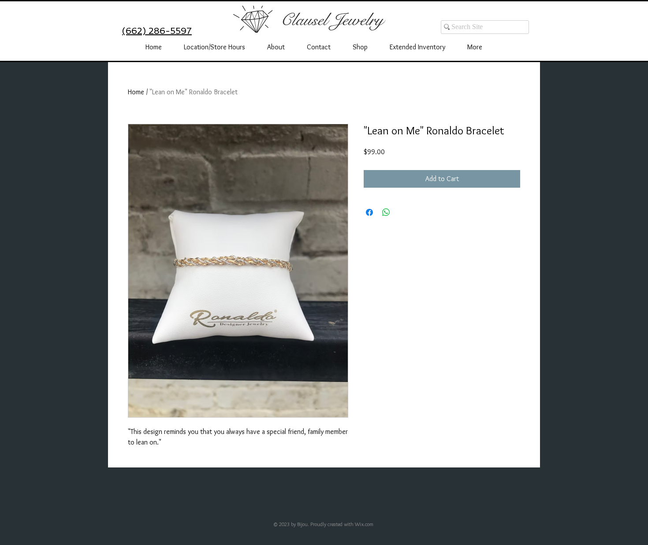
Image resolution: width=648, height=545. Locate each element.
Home (136, 92)
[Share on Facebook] (369, 212)
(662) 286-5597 (157, 31)
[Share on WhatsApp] (386, 212)
